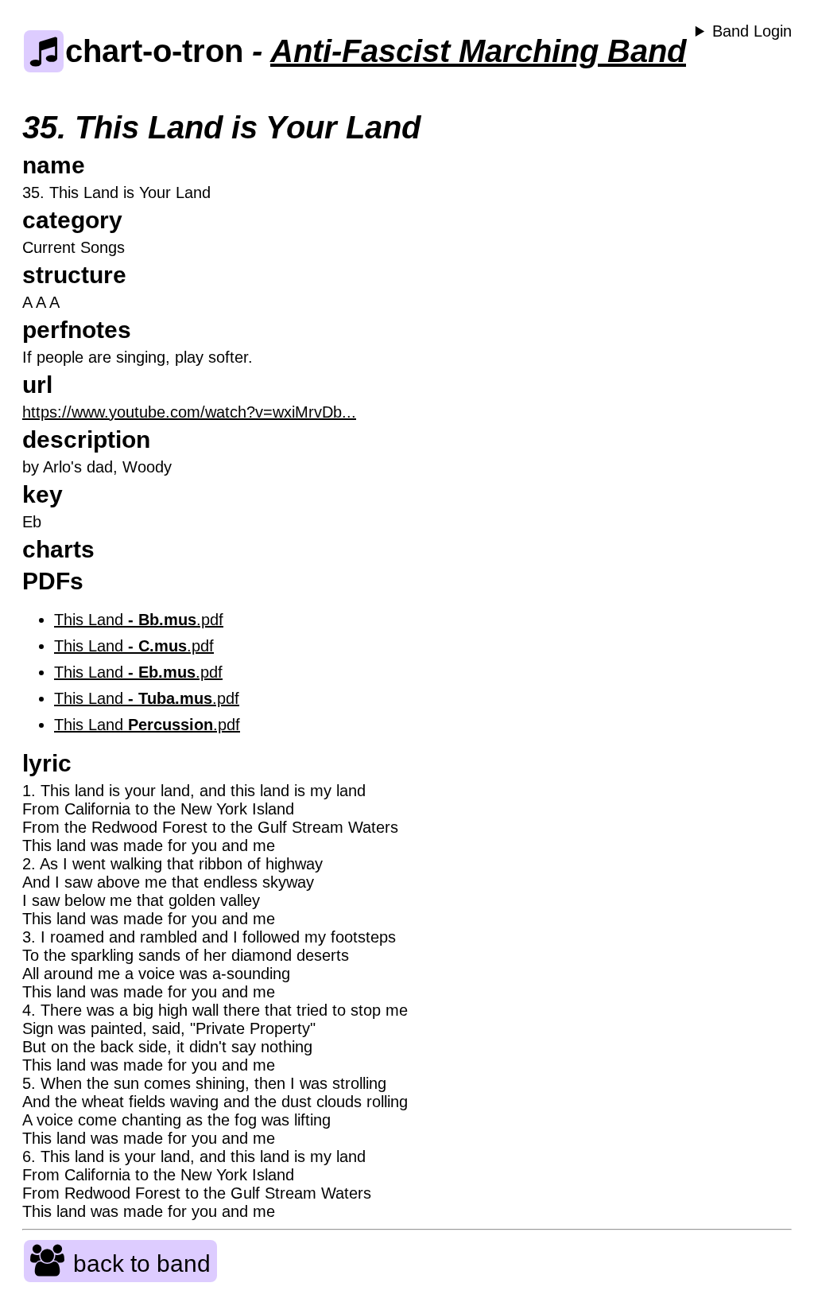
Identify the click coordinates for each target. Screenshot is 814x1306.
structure (74, 275)
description (86, 439)
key (42, 494)
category (72, 220)
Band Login (752, 31)
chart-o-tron (154, 50)
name (53, 165)
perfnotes (76, 330)
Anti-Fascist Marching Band (478, 50)
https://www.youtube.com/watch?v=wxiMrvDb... (189, 412)
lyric (47, 763)
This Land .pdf (138, 619)
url (37, 384)
